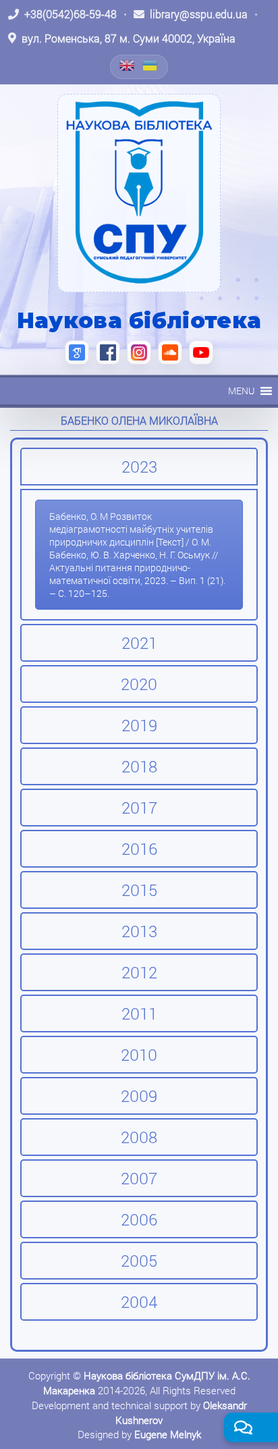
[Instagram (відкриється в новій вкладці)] (139, 352)
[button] (241, 390)
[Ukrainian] (150, 65)
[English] (127, 65)
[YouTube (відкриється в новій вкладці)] (201, 352)
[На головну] (139, 193)
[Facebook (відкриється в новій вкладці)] (108, 352)
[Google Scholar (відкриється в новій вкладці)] (77, 352)
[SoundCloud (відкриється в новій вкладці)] (170, 352)
